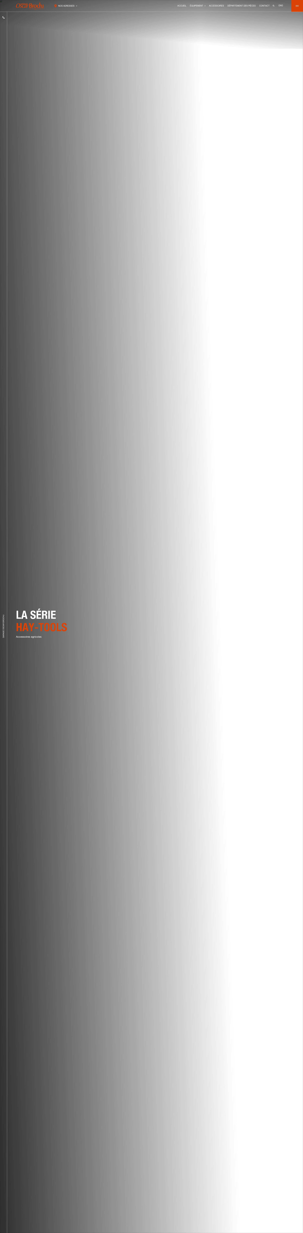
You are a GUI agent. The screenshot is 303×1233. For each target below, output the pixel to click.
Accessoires (216, 6)
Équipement (196, 6)
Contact (264, 6)
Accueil (181, 6)
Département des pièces (241, 6)
